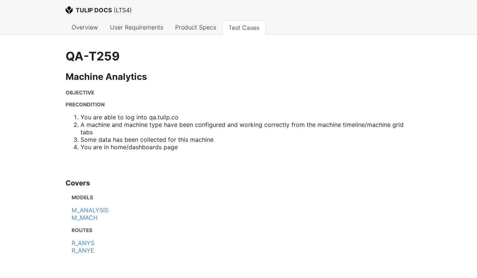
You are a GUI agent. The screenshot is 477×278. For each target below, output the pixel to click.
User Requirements (136, 27)
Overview (85, 27)
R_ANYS (83, 243)
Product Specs (195, 27)
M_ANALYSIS (90, 210)
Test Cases (243, 27)
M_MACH (85, 217)
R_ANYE (83, 250)
